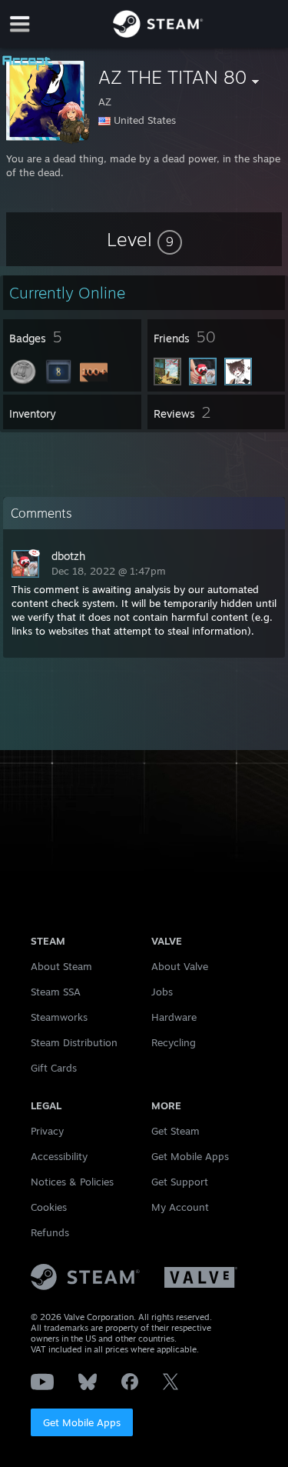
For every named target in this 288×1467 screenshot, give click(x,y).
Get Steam (175, 1131)
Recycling (173, 1042)
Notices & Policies (72, 1181)
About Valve (179, 966)
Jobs (162, 991)
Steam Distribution (74, 1042)
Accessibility (59, 1156)
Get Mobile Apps (82, 1422)
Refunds (50, 1232)
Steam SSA (56, 991)
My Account (180, 1207)
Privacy (47, 1131)
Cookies (49, 1207)
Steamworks (59, 1017)
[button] (144, 239)
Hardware (174, 1017)
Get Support (179, 1181)
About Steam (61, 966)
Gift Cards (54, 1068)
